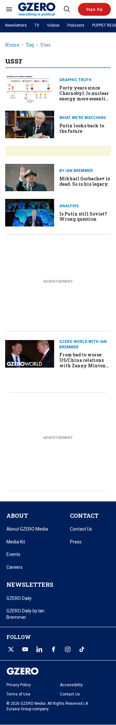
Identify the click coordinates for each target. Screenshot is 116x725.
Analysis (69, 206)
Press (76, 541)
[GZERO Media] (40, 9)
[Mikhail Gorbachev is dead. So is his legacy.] (29, 177)
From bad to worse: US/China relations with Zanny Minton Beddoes (82, 363)
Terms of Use (18, 694)
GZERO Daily (19, 598)
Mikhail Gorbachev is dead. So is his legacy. (84, 181)
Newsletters (16, 25)
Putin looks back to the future (81, 128)
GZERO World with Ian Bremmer (83, 344)
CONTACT (84, 515)
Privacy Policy (18, 685)
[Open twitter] (10, 649)
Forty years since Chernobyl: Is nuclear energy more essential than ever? (84, 96)
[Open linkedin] (39, 649)
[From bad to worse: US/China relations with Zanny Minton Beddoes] (29, 353)
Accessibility (71, 685)
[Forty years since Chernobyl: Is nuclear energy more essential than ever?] (29, 88)
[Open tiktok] (81, 649)
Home (12, 45)
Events (13, 554)
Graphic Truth (75, 80)
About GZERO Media (27, 529)
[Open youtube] (25, 649)
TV (36, 25)
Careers (14, 567)
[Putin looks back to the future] (29, 123)
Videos (53, 25)
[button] (94, 9)
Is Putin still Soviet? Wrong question (83, 216)
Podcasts (75, 25)
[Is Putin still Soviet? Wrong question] (29, 212)
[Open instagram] (67, 649)
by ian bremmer (76, 170)
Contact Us (81, 529)
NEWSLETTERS (29, 584)
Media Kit (15, 541)
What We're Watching (82, 117)
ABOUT (17, 515)
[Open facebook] (53, 649)
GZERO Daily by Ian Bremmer (25, 614)
